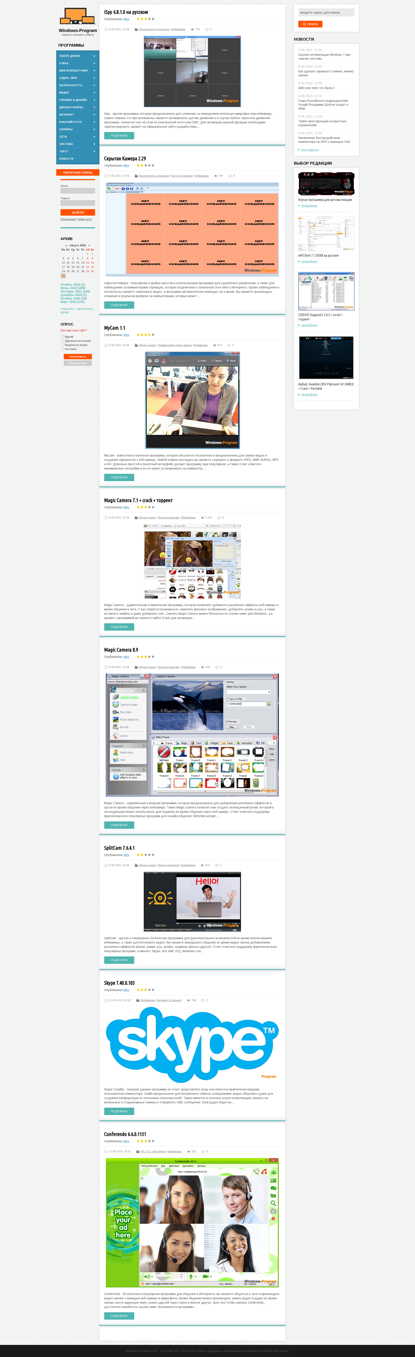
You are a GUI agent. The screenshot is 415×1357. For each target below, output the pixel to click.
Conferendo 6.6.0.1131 (125, 1134)
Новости (66, 158)
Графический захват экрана (175, 345)
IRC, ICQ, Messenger (153, 1151)
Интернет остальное (169, 1000)
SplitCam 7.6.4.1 (119, 848)
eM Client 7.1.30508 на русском (318, 255)
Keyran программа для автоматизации (325, 200)
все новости (310, 149)
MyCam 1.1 (114, 328)
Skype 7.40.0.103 (119, 983)
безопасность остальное (154, 29)
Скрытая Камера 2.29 (125, 158)
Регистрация (68, 219)
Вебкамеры (178, 29)
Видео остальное (182, 175)
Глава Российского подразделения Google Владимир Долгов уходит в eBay (323, 104)
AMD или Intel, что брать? (316, 88)
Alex (126, 19)
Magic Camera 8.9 (121, 650)
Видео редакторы (169, 517)
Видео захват (147, 345)
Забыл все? (85, 219)
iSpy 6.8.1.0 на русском (126, 12)
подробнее (309, 205)
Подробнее (119, 135)
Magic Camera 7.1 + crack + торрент (138, 500)
